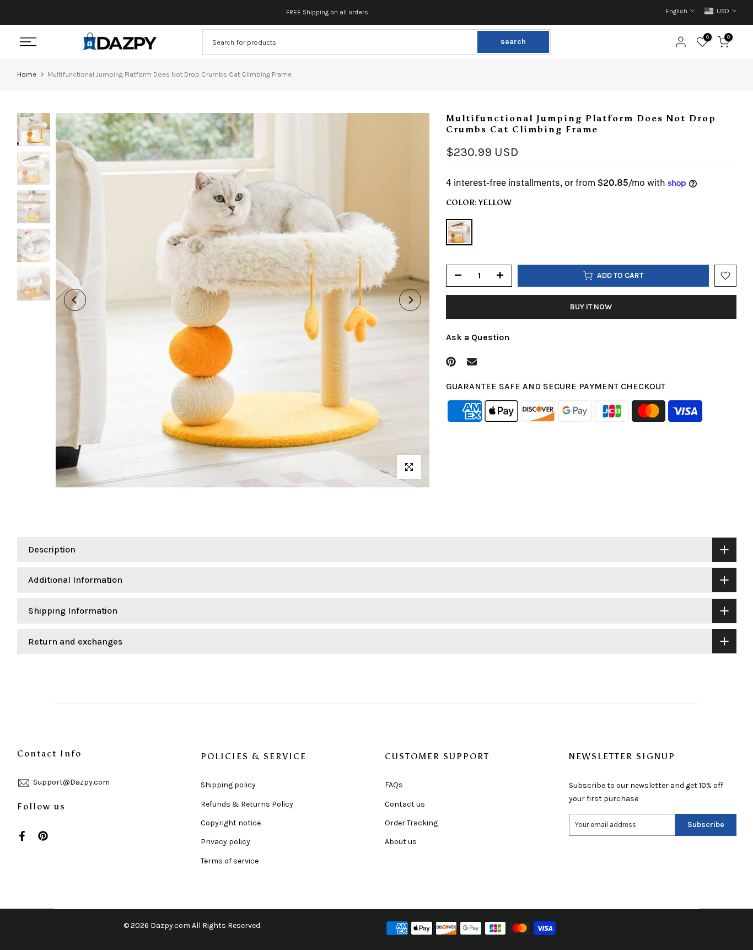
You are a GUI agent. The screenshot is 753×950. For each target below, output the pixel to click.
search (513, 41)
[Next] (410, 300)
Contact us (405, 804)
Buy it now (591, 307)
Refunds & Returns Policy (247, 804)
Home (26, 74)
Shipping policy (228, 785)
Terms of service (230, 861)
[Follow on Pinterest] (43, 835)
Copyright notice (231, 823)
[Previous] (75, 300)
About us (401, 841)
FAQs (394, 785)
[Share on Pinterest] (451, 361)
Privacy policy (225, 841)
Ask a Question (477, 337)
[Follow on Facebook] (22, 835)
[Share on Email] (472, 361)
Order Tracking (411, 823)
